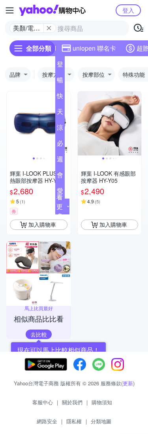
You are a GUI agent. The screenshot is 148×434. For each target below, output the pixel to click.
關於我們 (72, 402)
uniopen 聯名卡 (94, 48)
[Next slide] (65, 123)
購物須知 (102, 402)
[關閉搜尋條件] (48, 28)
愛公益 (60, 192)
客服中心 (42, 402)
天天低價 (60, 113)
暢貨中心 (60, 81)
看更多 (59, 206)
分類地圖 (101, 421)
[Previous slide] (12, 123)
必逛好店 (60, 144)
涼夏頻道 (60, 129)
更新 (128, 383)
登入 (128, 10)
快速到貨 (60, 97)
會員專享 (60, 176)
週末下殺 (60, 160)
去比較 (38, 334)
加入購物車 (42, 224)
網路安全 (47, 421)
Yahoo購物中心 (52, 10)
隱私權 (74, 421)
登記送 (60, 65)
